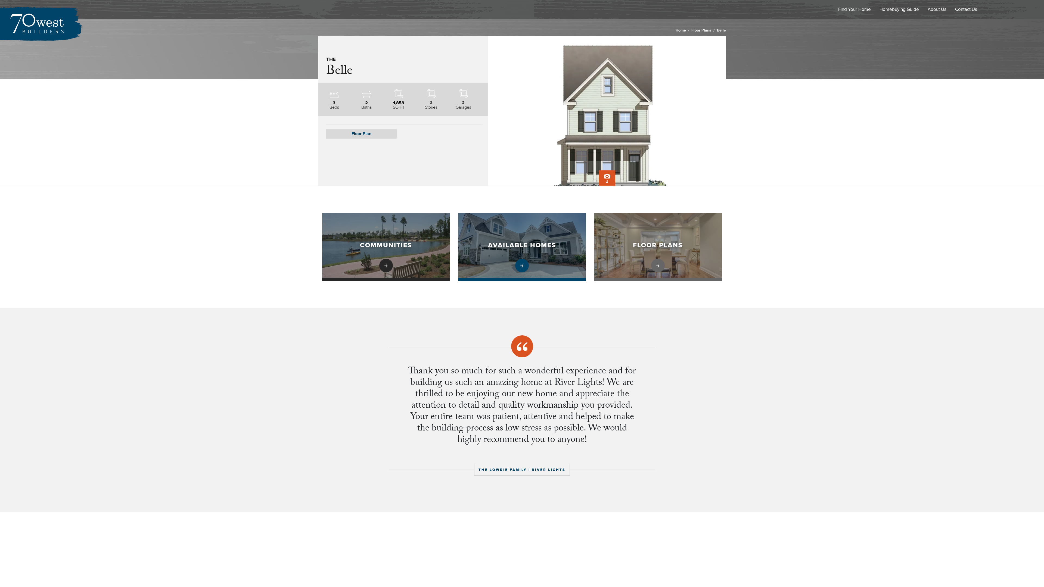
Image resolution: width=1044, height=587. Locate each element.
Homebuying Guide (899, 9)
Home (681, 30)
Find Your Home (854, 9)
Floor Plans (701, 30)
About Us (937, 9)
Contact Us (966, 9)
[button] (361, 134)
